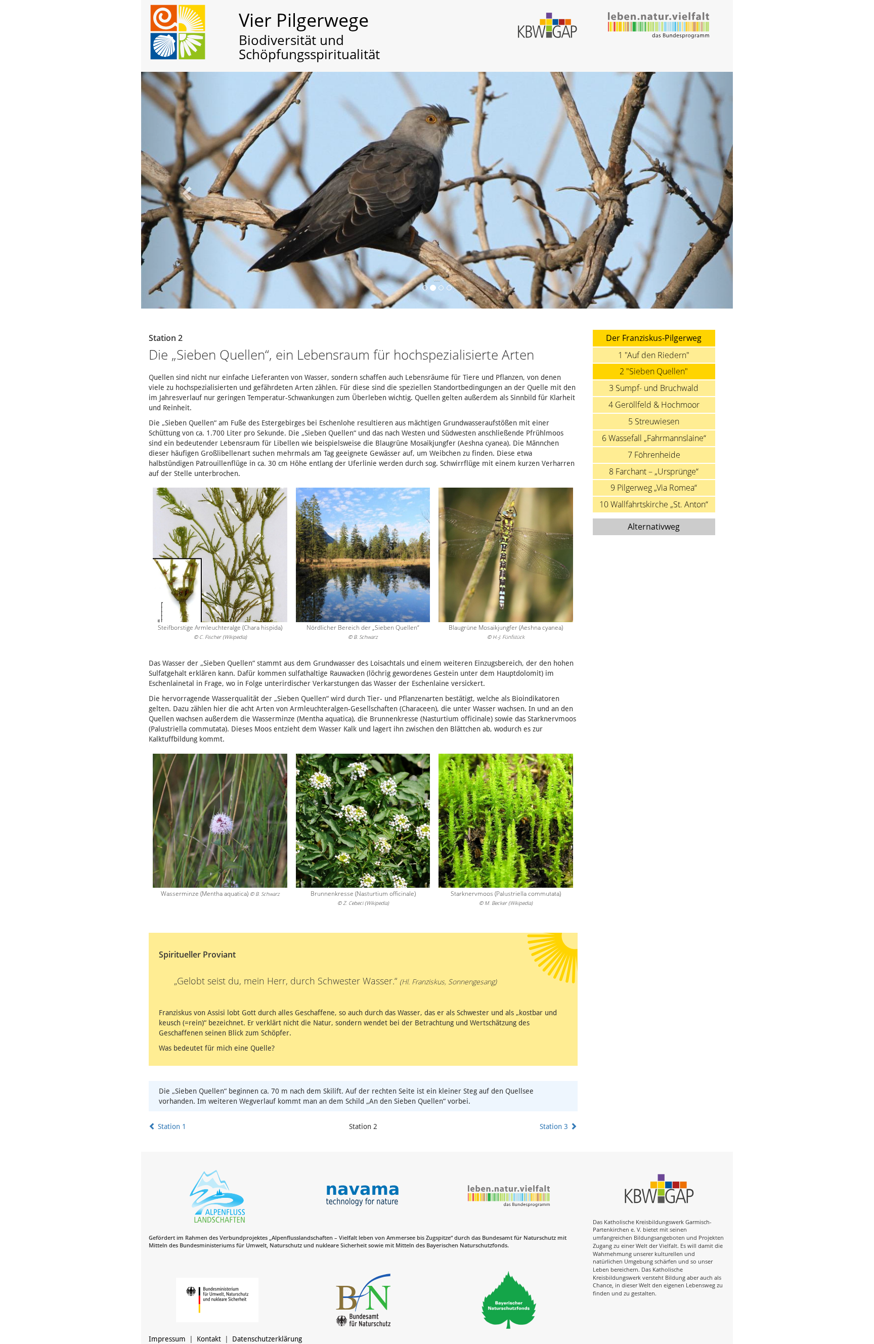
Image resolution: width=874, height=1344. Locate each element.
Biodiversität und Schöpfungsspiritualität (309, 47)
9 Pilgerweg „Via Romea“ (653, 487)
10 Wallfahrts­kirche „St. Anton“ (653, 504)
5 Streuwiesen (653, 421)
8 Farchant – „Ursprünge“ (653, 471)
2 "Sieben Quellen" (654, 371)
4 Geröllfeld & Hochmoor (654, 404)
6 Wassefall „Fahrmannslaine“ (654, 438)
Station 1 (171, 1126)
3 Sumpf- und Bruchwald (653, 388)
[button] (185, 190)
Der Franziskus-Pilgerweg (654, 337)
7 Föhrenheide (654, 454)
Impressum (167, 1339)
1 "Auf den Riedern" (653, 355)
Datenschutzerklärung (267, 1339)
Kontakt (209, 1339)
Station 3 (555, 1126)
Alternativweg (654, 526)
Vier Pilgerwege (304, 20)
